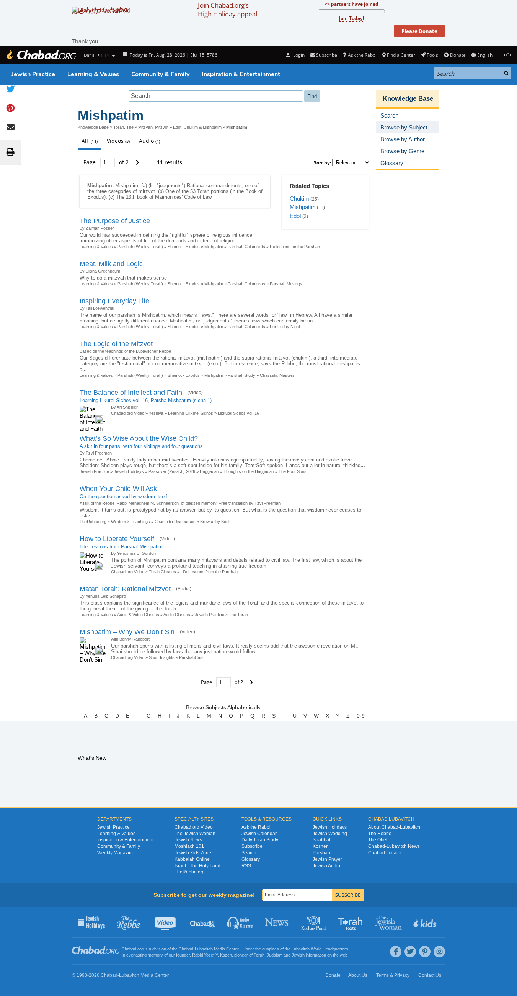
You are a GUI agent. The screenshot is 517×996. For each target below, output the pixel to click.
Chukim (299, 198)
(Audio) (183, 589)
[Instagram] (439, 951)
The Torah (238, 614)
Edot (295, 216)
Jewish (298, 955)
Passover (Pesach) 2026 (171, 471)
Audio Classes (176, 614)
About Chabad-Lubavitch (394, 827)
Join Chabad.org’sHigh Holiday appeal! (228, 9)
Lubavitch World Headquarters (320, 949)
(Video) (195, 392)
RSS (246, 865)
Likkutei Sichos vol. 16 (238, 413)
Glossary (250, 859)
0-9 (361, 716)
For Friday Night (285, 326)
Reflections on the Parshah (295, 246)
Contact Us (429, 975)
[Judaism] (41, 55)
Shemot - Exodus (184, 246)
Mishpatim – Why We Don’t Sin (127, 632)
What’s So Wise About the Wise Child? (139, 438)
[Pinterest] (425, 951)
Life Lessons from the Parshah (209, 571)
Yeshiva (156, 413)
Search (248, 852)
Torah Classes (162, 571)
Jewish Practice (33, 74)
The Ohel (377, 839)
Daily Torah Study (259, 839)
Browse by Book (215, 521)
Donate (457, 55)
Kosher (320, 846)
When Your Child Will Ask (118, 488)
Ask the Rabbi (362, 55)
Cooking (314, 922)
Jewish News (188, 839)
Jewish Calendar (259, 833)
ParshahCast (191, 657)
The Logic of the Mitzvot (116, 344)
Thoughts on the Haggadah (248, 471)
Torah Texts (351, 922)
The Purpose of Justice (115, 221)
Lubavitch (204, 949)
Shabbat (321, 839)
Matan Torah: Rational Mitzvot (125, 589)
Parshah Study (241, 375)
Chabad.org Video (127, 413)
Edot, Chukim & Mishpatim (197, 127)
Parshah (321, 852)
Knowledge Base (93, 127)
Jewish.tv (166, 922)
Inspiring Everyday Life (114, 301)
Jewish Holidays (129, 471)
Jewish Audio (326, 865)
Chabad (186, 949)
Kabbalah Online (192, 859)
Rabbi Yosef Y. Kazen (212, 955)
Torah (259, 955)
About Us (357, 975)
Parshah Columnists (246, 246)
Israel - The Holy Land (197, 865)
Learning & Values (93, 74)
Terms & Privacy (392, 975)
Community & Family (160, 74)
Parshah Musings (286, 283)
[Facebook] (395, 951)
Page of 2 (106, 162)
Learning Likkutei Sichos (190, 413)
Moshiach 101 (189, 846)
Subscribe (252, 846)
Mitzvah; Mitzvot (153, 127)
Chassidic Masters (277, 375)
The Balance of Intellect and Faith (131, 392)
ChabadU (203, 922)
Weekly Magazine (115, 852)
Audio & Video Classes (138, 614)
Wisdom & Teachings (130, 521)
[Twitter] (410, 951)
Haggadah (209, 471)
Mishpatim (303, 207)
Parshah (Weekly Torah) (140, 246)
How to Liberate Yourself (117, 539)
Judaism (274, 955)
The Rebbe (379, 833)
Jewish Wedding (330, 833)
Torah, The (123, 127)
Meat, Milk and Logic (111, 264)
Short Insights (162, 657)
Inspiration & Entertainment (241, 74)
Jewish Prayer (327, 859)
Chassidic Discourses (175, 521)
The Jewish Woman (195, 833)
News (277, 922)
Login (298, 55)
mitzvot (147, 191)
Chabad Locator (385, 852)
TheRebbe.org (93, 521)
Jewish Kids (426, 922)
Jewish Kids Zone (193, 852)
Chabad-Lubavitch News (394, 846)
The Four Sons (293, 471)
